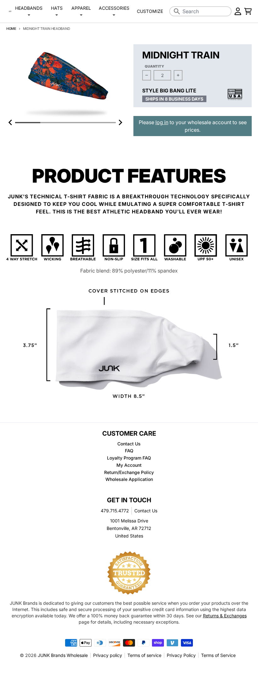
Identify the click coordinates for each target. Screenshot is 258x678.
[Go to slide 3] (78, 122)
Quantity (154, 66)
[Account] (238, 11)
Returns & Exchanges (225, 615)
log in (161, 122)
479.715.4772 (115, 510)
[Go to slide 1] (27, 122)
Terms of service (144, 655)
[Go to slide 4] (103, 122)
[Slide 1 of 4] (65, 81)
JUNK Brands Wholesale (63, 655)
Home (11, 28)
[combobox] (200, 11)
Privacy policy (107, 655)
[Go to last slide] (10, 122)
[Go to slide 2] (52, 122)
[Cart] (248, 11)
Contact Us (145, 510)
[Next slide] (120, 122)
